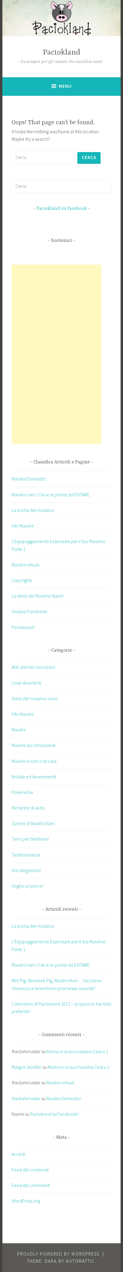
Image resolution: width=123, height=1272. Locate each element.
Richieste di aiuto (28, 808)
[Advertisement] (56, 354)
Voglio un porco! (28, 886)
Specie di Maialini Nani (33, 823)
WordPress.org (26, 1201)
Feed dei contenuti (30, 1170)
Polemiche (22, 792)
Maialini (19, 730)
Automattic (80, 1261)
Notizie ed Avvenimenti (34, 777)
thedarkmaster (26, 1098)
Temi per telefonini (30, 839)
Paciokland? (23, 627)
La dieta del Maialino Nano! (38, 596)
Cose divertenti (26, 683)
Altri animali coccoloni (33, 667)
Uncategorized (26, 870)
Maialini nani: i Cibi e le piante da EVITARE (51, 495)
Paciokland (61, 52)
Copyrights (22, 580)
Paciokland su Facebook (61, 208)
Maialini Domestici (29, 479)
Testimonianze (26, 855)
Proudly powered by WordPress (58, 1254)
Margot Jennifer (27, 1067)
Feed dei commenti (31, 1185)
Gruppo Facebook (29, 611)
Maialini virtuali (25, 565)
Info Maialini (23, 526)
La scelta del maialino (33, 510)
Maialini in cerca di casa (34, 761)
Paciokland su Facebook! (54, 1114)
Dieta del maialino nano (35, 698)
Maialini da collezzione (34, 745)
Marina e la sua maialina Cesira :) (77, 1051)
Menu (65, 86)
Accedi (18, 1154)
